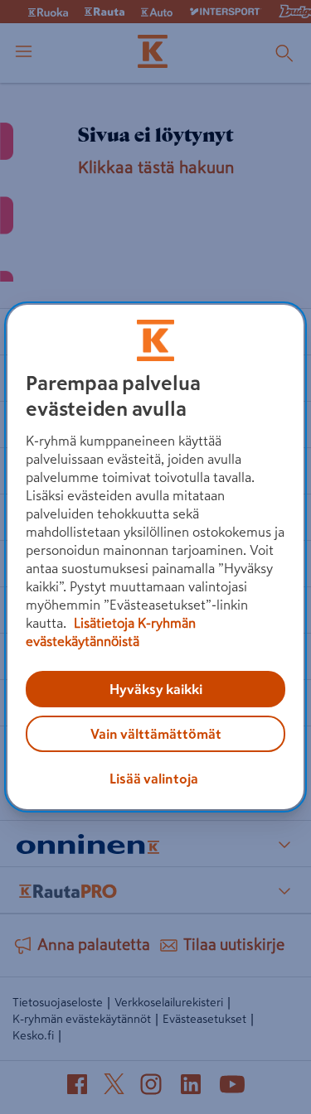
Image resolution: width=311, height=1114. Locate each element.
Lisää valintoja (153, 778)
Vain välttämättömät (155, 733)
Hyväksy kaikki (155, 689)
